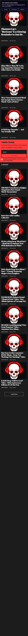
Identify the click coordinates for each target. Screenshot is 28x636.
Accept (5, 9)
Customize (14, 9)
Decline (22, 9)
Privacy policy (10, 4)
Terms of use (20, 4)
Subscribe (14, 155)
